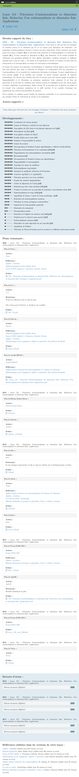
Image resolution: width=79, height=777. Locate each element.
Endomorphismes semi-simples (24, 168)
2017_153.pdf (12, 570)
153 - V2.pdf (12, 312)
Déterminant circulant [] (23, 131)
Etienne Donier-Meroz (14, 406)
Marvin (8, 326)
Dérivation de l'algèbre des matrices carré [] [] (32, 214)
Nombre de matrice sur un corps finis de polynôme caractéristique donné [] (42, 190)
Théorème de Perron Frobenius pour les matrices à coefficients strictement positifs (43, 229)
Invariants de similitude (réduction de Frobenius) (31, 171)
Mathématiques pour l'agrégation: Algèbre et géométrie (23, 756)
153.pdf (10, 472)
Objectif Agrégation (9, 751)
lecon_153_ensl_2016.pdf (17, 632)
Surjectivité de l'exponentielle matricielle (28, 205)
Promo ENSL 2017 (13, 553)
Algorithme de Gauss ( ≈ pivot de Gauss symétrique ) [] (35, 196)
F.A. (7, 292)
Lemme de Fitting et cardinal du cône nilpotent (31, 125)
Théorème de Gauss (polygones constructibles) (30, 202)
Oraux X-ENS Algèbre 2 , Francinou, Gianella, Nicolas (26, 269)
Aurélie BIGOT (11, 362)
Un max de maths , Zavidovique (17, 498)
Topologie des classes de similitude (26, 165)
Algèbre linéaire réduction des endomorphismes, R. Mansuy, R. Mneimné (33, 370)
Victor (8, 655)
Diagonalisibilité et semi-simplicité (26, 162)
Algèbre (5, 749)
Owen (8, 256)
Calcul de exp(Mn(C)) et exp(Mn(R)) (27, 174)
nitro (7, 457)
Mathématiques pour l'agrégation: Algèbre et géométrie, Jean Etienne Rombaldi (35, 341)
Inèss (7, 522)
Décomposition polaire (22, 211)
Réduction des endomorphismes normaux (28, 199)
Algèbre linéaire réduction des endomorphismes (20, 762)
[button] (39, 249)
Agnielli (8, 584)
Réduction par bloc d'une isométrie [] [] (30, 186)
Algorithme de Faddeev (22, 226)
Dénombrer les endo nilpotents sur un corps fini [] (33, 223)
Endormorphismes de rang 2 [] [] (27, 192)
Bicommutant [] (20, 156)
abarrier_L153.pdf (14, 434)
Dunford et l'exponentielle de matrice (27, 140)
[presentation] (26, 53)
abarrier (8, 427)
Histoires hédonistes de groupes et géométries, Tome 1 (22, 770)
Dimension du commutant (23, 208)
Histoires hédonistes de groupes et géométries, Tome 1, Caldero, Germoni (33, 501)
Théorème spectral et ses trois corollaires (28, 177)
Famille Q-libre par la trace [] (25, 137)
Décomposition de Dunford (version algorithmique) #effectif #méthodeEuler (42, 147)
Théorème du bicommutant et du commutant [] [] (34, 150)
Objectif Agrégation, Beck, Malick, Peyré (21, 266)
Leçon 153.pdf (13, 349)
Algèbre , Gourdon (13, 263)
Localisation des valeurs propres (25, 122)
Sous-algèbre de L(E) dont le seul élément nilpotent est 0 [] (36, 128)
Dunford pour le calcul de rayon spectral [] (30, 217)
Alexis (8, 486)
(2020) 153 (11, 26)
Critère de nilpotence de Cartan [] (27, 183)
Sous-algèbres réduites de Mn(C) (25, 134)
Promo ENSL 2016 (13, 625)
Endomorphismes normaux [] (25, 220)
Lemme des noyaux (20, 144)
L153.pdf (11, 413)
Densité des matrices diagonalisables (27, 180)
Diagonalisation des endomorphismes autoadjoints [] (34, 153)
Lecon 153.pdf (13, 529)
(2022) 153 (68, 29)
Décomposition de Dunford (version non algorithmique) (34, 159)
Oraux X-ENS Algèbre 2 (11, 754)
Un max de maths (9, 767)
